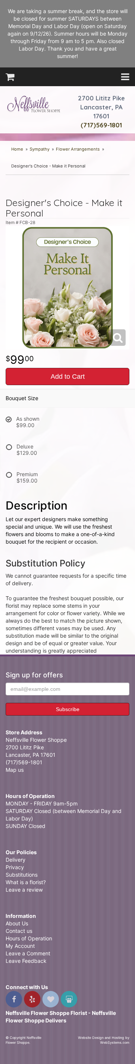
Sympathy (40, 149)
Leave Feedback (26, 961)
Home (17, 149)
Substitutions (22, 874)
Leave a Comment (28, 953)
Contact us (19, 931)
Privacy (15, 867)
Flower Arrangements (78, 149)
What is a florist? (26, 882)
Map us (15, 770)
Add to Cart (68, 376)
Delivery (16, 859)
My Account (20, 946)
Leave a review (24, 889)
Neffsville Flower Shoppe (34, 103)
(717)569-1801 (101, 125)
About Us (17, 923)
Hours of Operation (29, 938)
